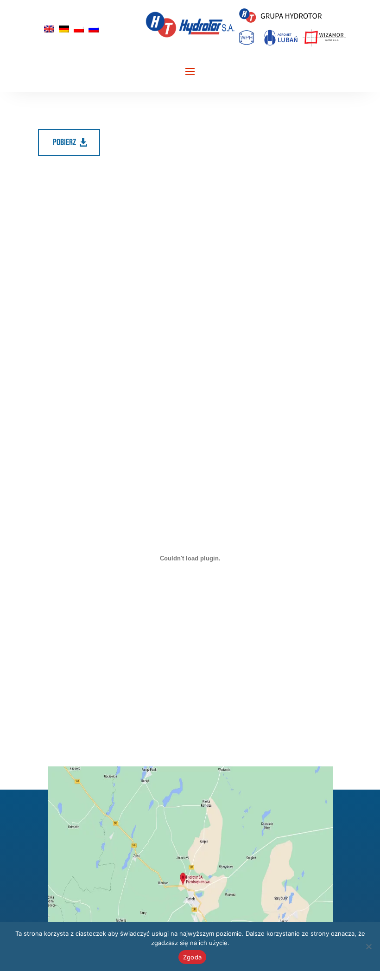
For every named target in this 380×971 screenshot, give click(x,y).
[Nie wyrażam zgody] (368, 946)
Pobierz (64, 142)
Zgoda (192, 957)
